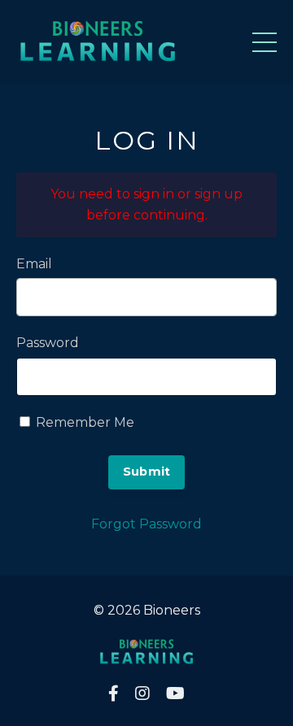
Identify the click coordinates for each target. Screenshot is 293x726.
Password (47, 342)
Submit (147, 471)
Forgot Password (146, 524)
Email (34, 264)
